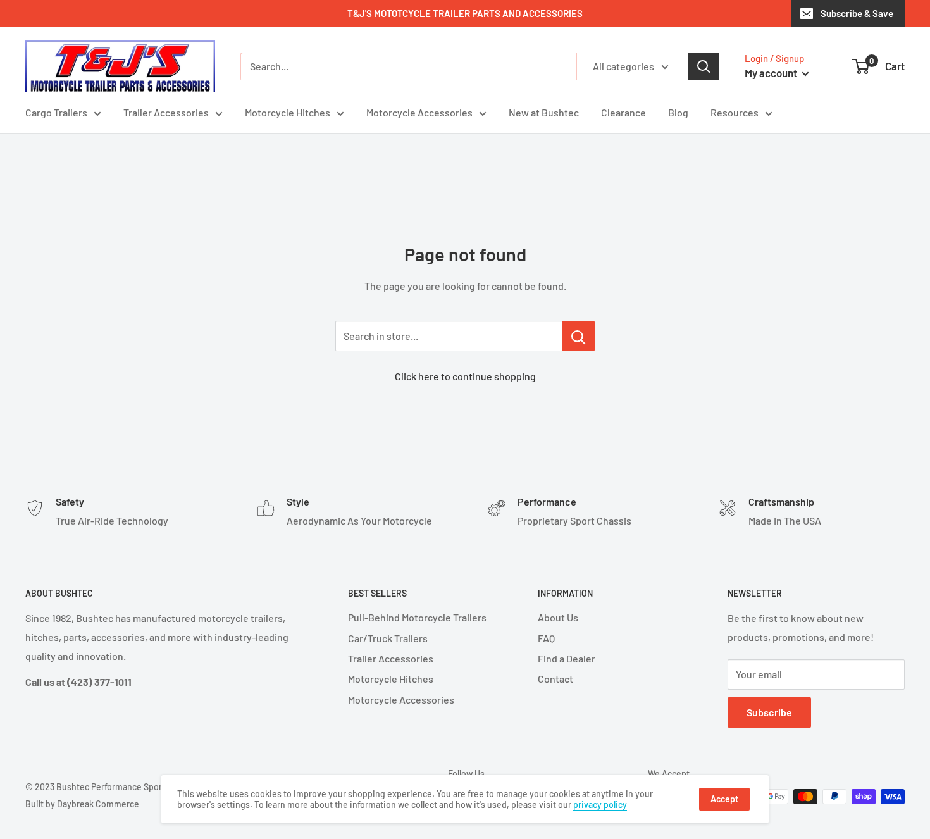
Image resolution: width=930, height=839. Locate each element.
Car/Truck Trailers (388, 638)
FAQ (546, 638)
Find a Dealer (566, 658)
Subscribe (769, 712)
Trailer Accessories (166, 112)
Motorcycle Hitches (287, 112)
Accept (724, 798)
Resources (734, 112)
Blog (678, 112)
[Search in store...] (578, 336)
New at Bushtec (544, 112)
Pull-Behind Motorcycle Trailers (417, 617)
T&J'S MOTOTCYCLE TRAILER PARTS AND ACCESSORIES (465, 13)
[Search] (703, 66)
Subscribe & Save (857, 13)
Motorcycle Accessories (419, 112)
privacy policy (600, 804)
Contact (555, 679)
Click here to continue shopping (465, 376)
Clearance (623, 112)
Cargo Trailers (56, 112)
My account (772, 72)
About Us (558, 617)
